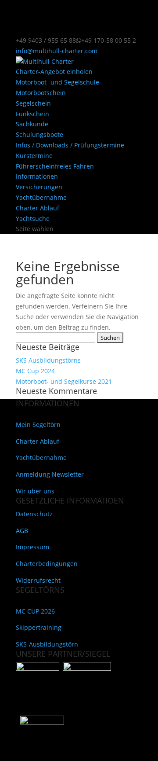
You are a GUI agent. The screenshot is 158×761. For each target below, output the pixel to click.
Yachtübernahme (41, 197)
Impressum (32, 547)
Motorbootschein (41, 92)
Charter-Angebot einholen (54, 71)
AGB (22, 530)
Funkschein (32, 114)
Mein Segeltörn (38, 424)
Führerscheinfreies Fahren (55, 166)
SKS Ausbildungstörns (48, 360)
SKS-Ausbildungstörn (47, 644)
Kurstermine (34, 155)
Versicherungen (39, 187)
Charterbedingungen (47, 563)
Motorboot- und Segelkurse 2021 (64, 381)
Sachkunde (32, 124)
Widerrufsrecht (38, 580)
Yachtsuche (33, 218)
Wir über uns (35, 491)
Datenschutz (34, 514)
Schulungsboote (39, 134)
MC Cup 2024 (35, 371)
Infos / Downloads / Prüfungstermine (70, 145)
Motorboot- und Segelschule (57, 82)
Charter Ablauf (37, 208)
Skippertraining (38, 627)
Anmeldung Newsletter (50, 474)
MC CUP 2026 (35, 611)
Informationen (37, 176)
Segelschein (33, 103)
